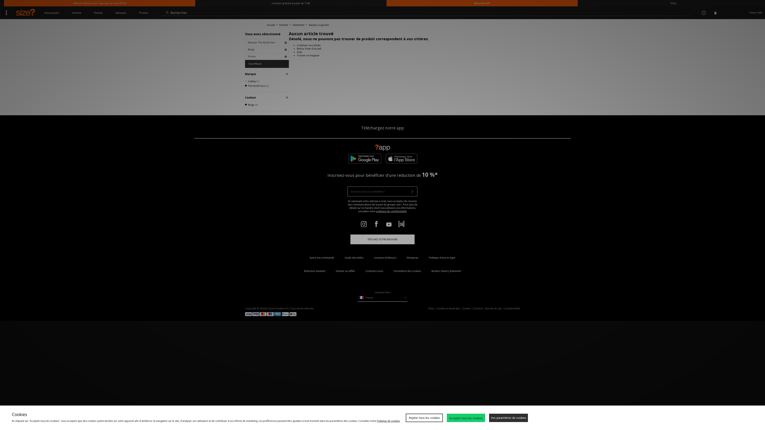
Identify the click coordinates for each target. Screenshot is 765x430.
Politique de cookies (388, 421)
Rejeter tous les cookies (424, 418)
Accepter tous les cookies (466, 418)
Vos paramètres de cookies (508, 418)
